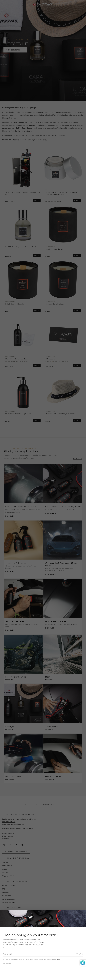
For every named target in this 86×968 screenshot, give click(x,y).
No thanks (7, 963)
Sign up (78, 954)
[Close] (82, 914)
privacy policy (56, 959)
